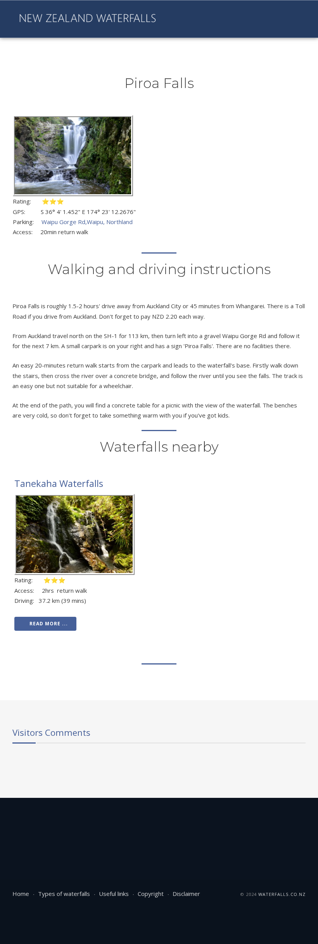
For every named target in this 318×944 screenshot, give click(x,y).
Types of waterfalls (64, 893)
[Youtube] (194, 19)
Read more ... (48, 623)
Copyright (151, 893)
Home (20, 893)
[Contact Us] (233, 19)
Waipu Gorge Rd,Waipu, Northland (87, 222)
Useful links (114, 893)
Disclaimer (186, 893)
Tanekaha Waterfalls (58, 483)
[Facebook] (181, 19)
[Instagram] (207, 19)
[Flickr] (220, 19)
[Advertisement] (153, 823)
